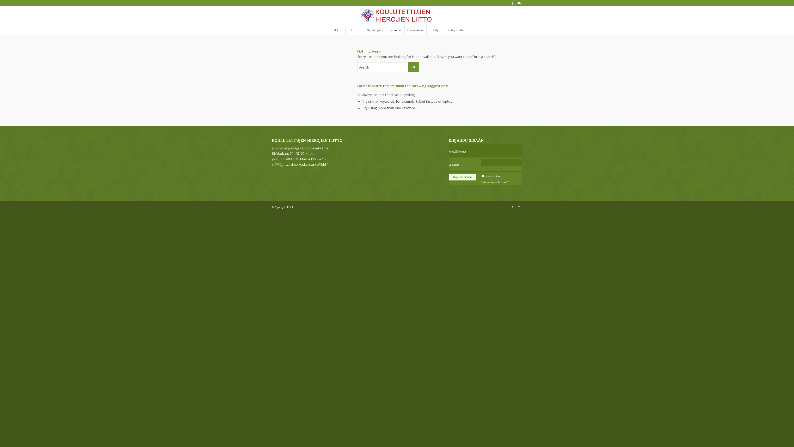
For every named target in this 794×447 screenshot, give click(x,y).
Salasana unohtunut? (494, 182)
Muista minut (493, 176)
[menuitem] (336, 30)
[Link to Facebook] (513, 3)
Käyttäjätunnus (457, 151)
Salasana (454, 165)
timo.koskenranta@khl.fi (309, 164)
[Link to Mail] (519, 3)
